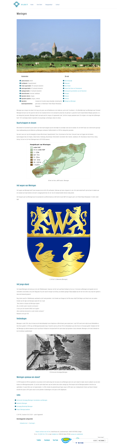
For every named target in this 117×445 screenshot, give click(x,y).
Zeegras (67, 96)
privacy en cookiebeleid (77, 434)
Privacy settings (100, 437)
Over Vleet (39, 4)
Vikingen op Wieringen (70, 101)
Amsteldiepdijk (68, 81)
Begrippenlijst (48, 4)
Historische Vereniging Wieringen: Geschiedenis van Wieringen (32, 400)
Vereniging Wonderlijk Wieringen (24, 406)
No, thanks (101, 440)
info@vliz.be (55, 434)
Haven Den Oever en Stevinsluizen (73, 88)
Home (31, 4)
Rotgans (67, 93)
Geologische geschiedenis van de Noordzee (76, 91)
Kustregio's (32, 423)
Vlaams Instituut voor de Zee (43, 432)
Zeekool (67, 98)
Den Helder (68, 86)
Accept (95, 440)
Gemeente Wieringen (22, 403)
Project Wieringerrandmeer (23, 409)
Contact (58, 4)
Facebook (47, 440)
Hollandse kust (23, 423)
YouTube (55, 440)
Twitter (39, 440)
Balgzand (67, 83)
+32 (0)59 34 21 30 (42, 434)
